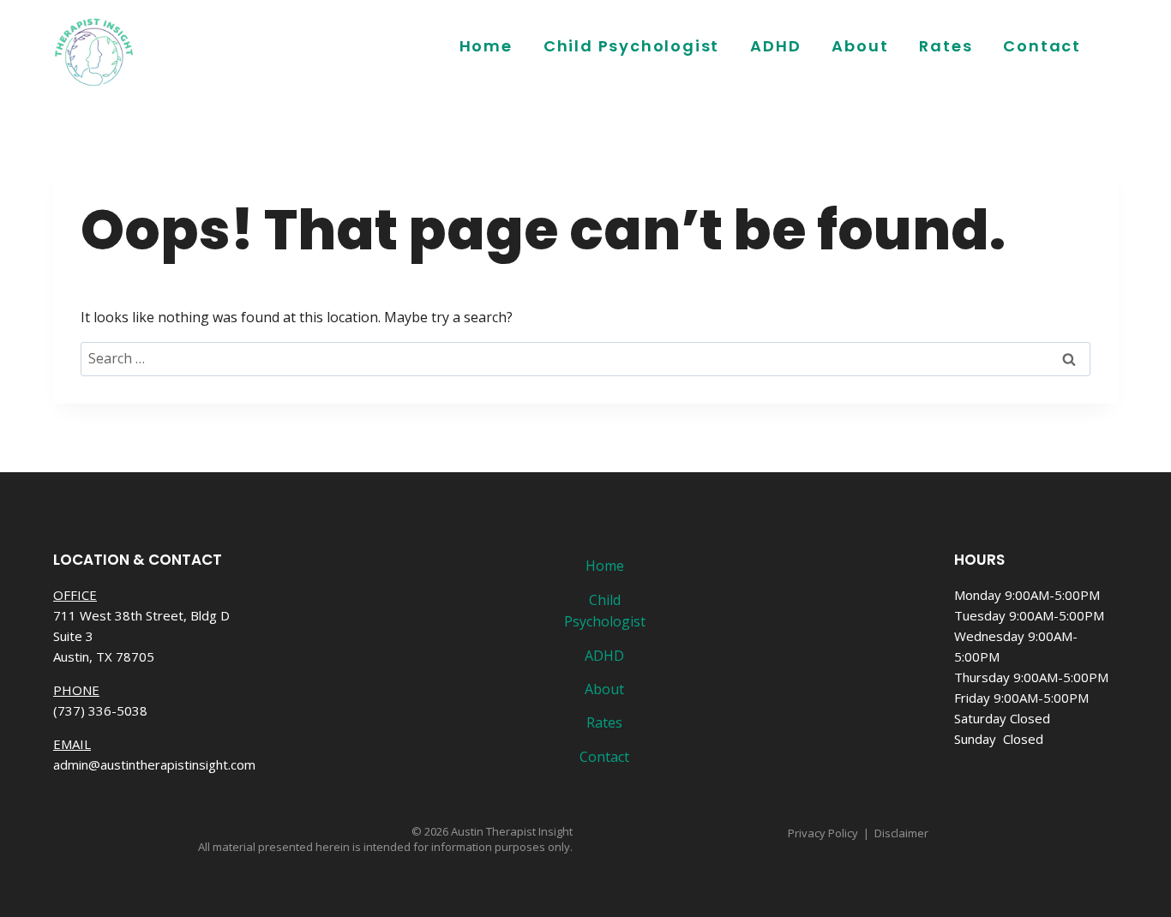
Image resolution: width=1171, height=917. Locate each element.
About (860, 46)
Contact (1042, 46)
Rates (945, 46)
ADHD (775, 46)
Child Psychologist (631, 46)
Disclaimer (901, 833)
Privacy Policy (823, 833)
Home (486, 46)
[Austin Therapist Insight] (94, 51)
